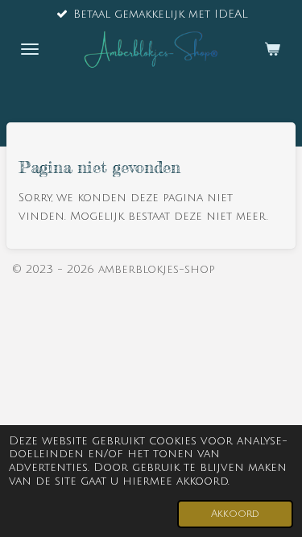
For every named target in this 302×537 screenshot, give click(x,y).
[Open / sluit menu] (30, 49)
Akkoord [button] (235, 513)
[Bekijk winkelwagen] (272, 49)
